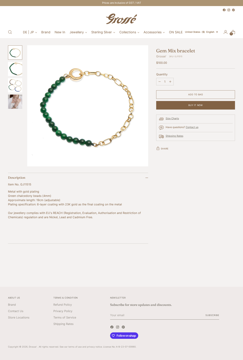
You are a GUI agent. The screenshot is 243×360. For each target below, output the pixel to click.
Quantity (162, 74)
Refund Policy (62, 304)
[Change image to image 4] (15, 102)
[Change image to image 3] (15, 85)
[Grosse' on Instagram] (228, 10)
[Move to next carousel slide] (232, 274)
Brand (12, 304)
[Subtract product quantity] (159, 81)
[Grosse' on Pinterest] (233, 10)
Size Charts (172, 118)
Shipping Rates (174, 136)
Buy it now (195, 105)
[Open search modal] (10, 32)
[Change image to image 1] (15, 52)
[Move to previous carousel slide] (224, 275)
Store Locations (18, 317)
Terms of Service (64, 317)
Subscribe (212, 315)
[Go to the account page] (225, 32)
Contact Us (15, 311)
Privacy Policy (62, 311)
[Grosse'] (121, 19)
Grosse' (161, 56)
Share (164, 148)
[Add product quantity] (170, 81)
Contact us (192, 127)
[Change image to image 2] (15, 69)
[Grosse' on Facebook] (224, 10)
